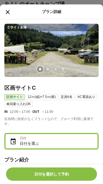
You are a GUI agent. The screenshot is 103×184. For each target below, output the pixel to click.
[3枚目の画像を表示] (55, 69)
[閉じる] (7, 12)
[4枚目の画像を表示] (63, 69)
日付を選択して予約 (51, 174)
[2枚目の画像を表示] (47, 69)
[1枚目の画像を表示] (40, 69)
